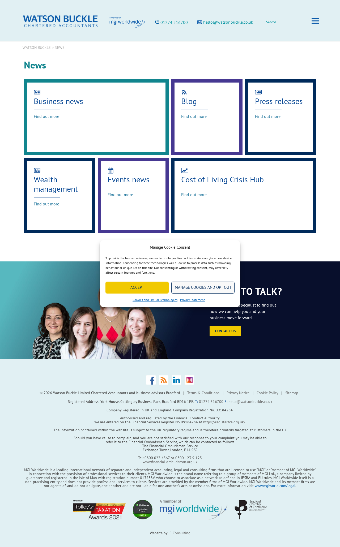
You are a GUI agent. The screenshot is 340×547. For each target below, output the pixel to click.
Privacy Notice (238, 392)
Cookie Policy (267, 392)
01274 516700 (174, 22)
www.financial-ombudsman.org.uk (170, 461)
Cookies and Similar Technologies (155, 300)
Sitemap (291, 392)
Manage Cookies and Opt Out (203, 287)
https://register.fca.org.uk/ (224, 422)
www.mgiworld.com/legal (275, 485)
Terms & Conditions (203, 392)
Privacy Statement (192, 300)
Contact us (225, 331)
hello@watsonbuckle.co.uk (228, 22)
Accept (137, 287)
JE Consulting (179, 533)
